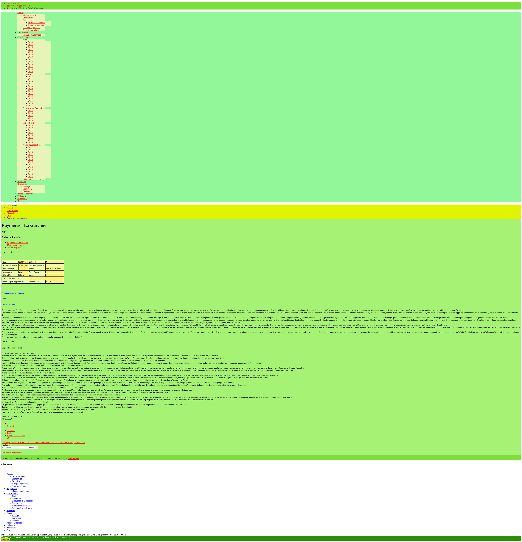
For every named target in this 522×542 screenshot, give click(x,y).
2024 (30, 66)
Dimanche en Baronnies (33, 108)
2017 (30, 49)
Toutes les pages (14, 247)
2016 (30, 47)
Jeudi (25, 40)
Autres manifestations (32, 145)
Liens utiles (28, 18)
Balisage (26, 186)
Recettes (26, 191)
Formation (27, 189)
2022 (30, 62)
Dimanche (27, 74)
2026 (30, 71)
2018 (30, 52)
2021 (30, 59)
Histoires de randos (36, 22)
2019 (30, 54)
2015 (30, 44)
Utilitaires (21, 196)
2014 (30, 42)
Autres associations (31, 30)
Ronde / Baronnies (25, 194)
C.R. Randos (23, 37)
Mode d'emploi (29, 15)
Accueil (20, 13)
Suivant (10, 426)
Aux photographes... (31, 27)
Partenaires (22, 198)
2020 (30, 57)
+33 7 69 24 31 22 (14, 3)
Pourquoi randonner (36, 25)
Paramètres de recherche (12, 453)
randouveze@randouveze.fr (18, 6)
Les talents (27, 20)
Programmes (22, 32)
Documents (22, 184)
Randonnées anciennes (32, 179)
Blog (19, 201)
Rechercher (7, 445)
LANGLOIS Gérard (16, 435)
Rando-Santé (28, 123)
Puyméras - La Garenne (17, 242)
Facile (9, 433)
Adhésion (21, 181)
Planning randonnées (32, 35)
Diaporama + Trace (15, 245)
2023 (30, 64)
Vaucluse (11, 430)
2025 (30, 69)
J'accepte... (5, 539)
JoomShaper (73, 458)
